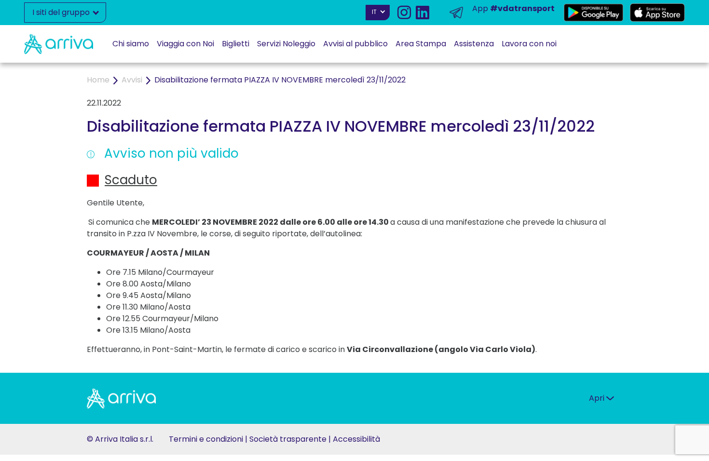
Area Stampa (420, 43)
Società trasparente (288, 439)
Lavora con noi (529, 43)
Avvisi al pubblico (355, 43)
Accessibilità (356, 439)
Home (98, 79)
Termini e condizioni (206, 439)
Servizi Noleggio (286, 43)
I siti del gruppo (62, 12)
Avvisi (132, 79)
